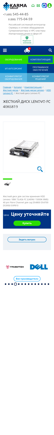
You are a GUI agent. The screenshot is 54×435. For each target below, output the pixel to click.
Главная (7, 87)
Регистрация (49, 5)
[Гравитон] (15, 267)
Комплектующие (33, 87)
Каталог (18, 87)
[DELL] (39, 267)
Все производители (27, 278)
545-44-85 (15, 14)
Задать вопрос (27, 239)
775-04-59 (20, 19)
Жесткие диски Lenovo (32, 90)
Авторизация (44, 5)
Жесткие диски (10, 90)
